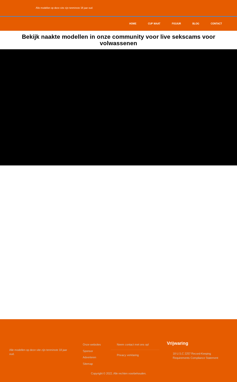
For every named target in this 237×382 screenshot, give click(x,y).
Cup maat (154, 23)
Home (132, 23)
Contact (216, 23)
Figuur (176, 23)
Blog (195, 23)
